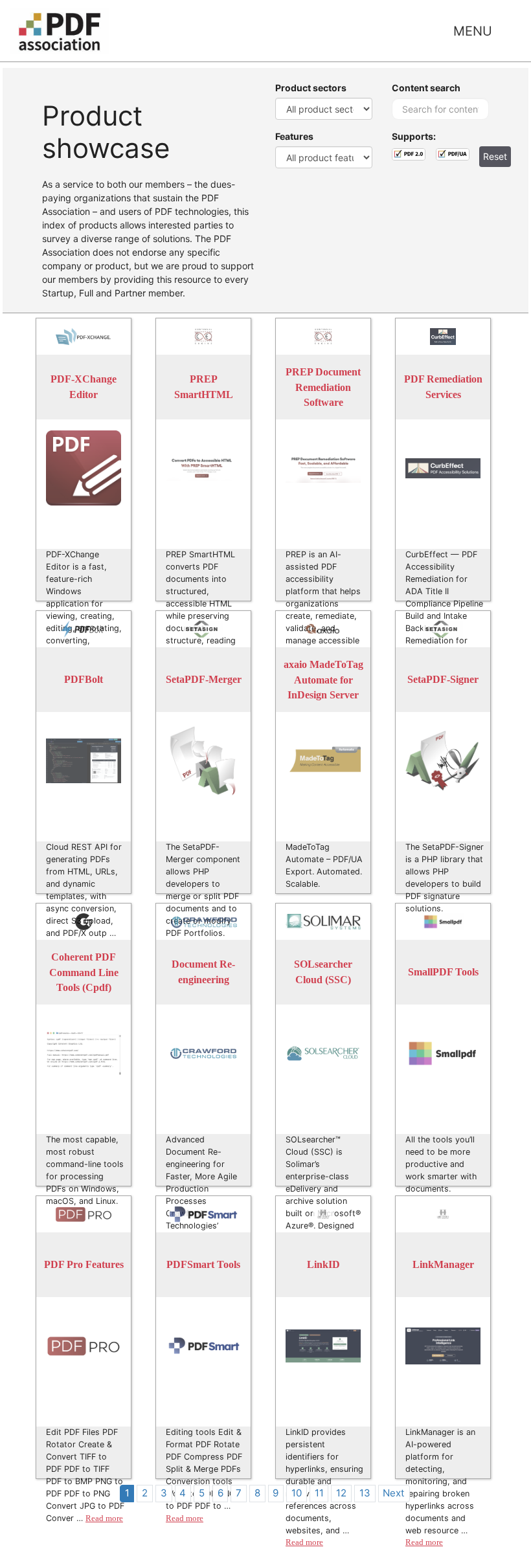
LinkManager (443, 1265)
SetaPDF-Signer (443, 679)
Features (294, 136)
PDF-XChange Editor (84, 387)
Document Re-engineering (203, 972)
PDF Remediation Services (443, 387)
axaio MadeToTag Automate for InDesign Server (323, 679)
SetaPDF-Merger (204, 679)
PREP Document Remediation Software (323, 387)
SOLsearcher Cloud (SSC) (323, 972)
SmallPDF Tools (443, 972)
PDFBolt (83, 679)
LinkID (323, 1265)
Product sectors (310, 87)
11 (319, 1493)
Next (394, 1493)
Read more (104, 1518)
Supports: (414, 136)
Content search (426, 87)
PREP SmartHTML (203, 387)
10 (296, 1493)
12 (341, 1493)
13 (364, 1493)
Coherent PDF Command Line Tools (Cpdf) (84, 972)
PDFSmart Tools (203, 1265)
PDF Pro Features (84, 1265)
